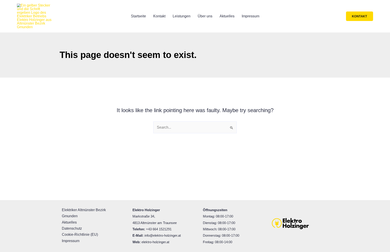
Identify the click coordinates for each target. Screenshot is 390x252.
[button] (359, 16)
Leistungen (181, 16)
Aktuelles (227, 16)
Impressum (250, 16)
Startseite (138, 16)
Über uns (205, 16)
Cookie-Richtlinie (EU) (80, 234)
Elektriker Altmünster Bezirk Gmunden (84, 213)
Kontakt (159, 16)
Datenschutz (72, 228)
